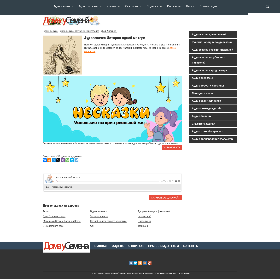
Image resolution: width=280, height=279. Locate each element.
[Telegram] (76, 160)
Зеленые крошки (99, 216)
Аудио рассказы (202, 78)
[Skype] (72, 160)
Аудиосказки (61, 6)
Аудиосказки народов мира (209, 70)
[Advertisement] (213, 168)
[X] (58, 160)
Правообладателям (163, 246)
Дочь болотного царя (54, 216)
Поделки (152, 6)
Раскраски (131, 6)
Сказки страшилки (203, 123)
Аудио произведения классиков (212, 139)
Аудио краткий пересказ (207, 131)
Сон (92, 226)
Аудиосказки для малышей (209, 34)
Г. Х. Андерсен (109, 31)
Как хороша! (144, 216)
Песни (190, 6)
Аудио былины (201, 116)
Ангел (46, 211)
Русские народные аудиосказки (212, 42)
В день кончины (98, 211)
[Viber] (63, 160)
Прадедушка (144, 221)
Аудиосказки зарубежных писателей (80, 31)
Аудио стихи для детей (206, 108)
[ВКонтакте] (45, 160)
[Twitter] (135, 263)
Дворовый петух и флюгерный (154, 211)
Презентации (208, 6)
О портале (136, 246)
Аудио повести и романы (208, 85)
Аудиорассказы (88, 6)
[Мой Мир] (54, 160)
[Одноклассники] (49, 160)
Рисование (174, 6)
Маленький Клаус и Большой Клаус (62, 221)
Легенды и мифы (203, 93)
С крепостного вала (53, 226)
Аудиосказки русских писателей (212, 49)
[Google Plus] (150, 263)
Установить (172, 147)
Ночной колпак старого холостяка (108, 221)
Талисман (143, 226)
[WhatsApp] (67, 160)
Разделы (117, 246)
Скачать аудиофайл (166, 197)
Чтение (111, 6)
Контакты (190, 246)
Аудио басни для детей (206, 101)
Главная (100, 246)
